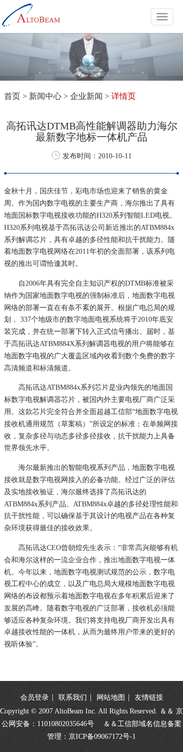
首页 (12, 96)
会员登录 (34, 697)
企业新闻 (86, 96)
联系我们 (73, 697)
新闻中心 (45, 96)
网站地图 (112, 697)
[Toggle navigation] (162, 16)
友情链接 (149, 697)
